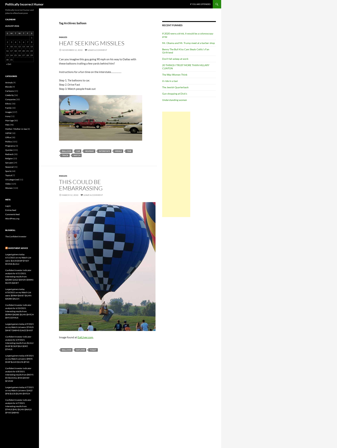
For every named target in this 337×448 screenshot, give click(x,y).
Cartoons (9, 91)
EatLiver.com (85, 337)
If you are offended (200, 4)
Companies (10, 99)
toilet (93, 350)
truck (65, 155)
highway (89, 151)
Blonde (8, 86)
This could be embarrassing (81, 185)
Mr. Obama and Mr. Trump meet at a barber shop (188, 42)
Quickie (8, 150)
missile (118, 151)
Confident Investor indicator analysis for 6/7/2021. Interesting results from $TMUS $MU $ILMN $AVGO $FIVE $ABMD (18, 406)
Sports (8, 171)
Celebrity (9, 95)
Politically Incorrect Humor (24, 4)
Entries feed (10, 210)
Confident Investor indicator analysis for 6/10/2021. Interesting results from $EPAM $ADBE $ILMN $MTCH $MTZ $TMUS (19, 311)
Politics (8, 141)
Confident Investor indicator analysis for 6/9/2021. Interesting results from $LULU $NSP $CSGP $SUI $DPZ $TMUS (19, 343)
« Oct (8, 64)
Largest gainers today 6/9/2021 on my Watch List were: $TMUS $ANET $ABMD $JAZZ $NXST (19, 327)
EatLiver (80, 350)
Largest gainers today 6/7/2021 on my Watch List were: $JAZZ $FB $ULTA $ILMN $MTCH (19, 390)
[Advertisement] (176, 164)
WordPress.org (12, 218)
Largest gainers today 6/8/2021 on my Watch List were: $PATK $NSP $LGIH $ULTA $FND (19, 358)
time (129, 151)
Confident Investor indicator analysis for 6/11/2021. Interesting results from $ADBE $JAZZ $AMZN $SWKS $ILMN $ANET (19, 276)
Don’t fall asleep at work (175, 58)
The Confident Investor (16, 236)
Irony (7, 116)
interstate (104, 151)
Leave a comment (97, 50)
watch (76, 155)
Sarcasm (9, 162)
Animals (9, 82)
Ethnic (8, 103)
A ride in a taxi (170, 80)
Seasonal (9, 167)
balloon (66, 151)
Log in (8, 206)
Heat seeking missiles (91, 43)
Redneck (9, 154)
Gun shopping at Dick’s (174, 93)
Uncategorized (12, 179)
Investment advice (18, 248)
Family (8, 108)
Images (63, 37)
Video (8, 183)
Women (9, 188)
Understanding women (174, 99)
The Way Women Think (174, 74)
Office (8, 137)
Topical (8, 175)
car (78, 151)
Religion (9, 158)
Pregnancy (10, 145)
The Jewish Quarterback (175, 87)
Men (7, 124)
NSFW (8, 133)
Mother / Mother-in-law (16, 129)
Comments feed (12, 214)
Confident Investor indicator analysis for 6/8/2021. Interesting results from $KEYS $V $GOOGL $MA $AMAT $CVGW (19, 374)
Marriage (9, 120)
